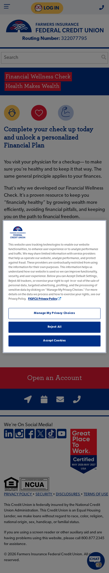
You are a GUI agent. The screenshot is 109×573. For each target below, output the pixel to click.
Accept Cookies (54, 340)
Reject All (55, 326)
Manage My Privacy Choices (54, 313)
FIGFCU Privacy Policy (42, 298)
